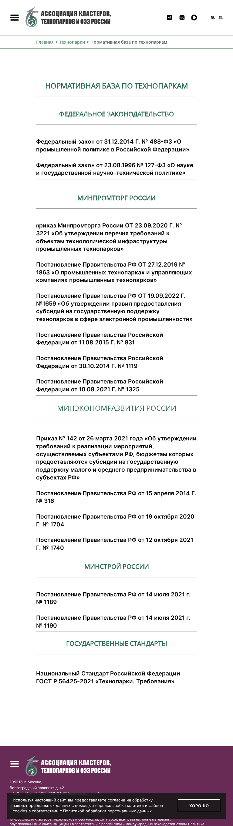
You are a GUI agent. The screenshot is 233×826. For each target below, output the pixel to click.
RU (213, 17)
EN (221, 17)
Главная (45, 42)
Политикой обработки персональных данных (107, 810)
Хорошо (199, 805)
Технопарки (72, 42)
